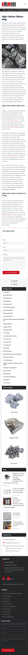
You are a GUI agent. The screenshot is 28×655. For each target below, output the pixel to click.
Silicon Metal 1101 (7, 295)
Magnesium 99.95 (7, 330)
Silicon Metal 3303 (8, 313)
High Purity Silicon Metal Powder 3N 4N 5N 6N (13, 320)
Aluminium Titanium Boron (10, 367)
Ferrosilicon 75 (7, 339)
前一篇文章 (14, 281)
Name (4, 240)
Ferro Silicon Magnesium (9, 376)
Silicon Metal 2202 (8, 310)
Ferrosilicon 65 (7, 345)
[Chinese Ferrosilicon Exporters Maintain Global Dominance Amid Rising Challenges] (7, 501)
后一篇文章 (14, 284)
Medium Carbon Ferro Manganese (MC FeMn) (12, 364)
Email (4, 247)
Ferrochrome (6, 382)
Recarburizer (6, 379)
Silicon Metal (6, 292)
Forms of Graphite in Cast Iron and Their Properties (18, 490)
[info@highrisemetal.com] (11, 543)
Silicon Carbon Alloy (8, 357)
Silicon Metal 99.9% (8, 316)
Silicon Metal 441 (7, 304)
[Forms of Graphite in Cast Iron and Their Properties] (7, 492)
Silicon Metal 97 (7, 301)
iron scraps (10, 77)
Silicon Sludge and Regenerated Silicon (18, 524)
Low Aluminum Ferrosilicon (10, 336)
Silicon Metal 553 (7, 298)
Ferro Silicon (6, 333)
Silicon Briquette (7, 351)
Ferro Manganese (7, 360)
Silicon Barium (7, 373)
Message (5, 254)
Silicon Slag (6, 348)
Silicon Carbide (7, 370)
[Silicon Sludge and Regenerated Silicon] (7, 525)
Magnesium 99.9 (7, 327)
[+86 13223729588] (9, 539)
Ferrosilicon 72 (7, 342)
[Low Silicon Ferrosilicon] (7, 516)
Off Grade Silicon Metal (9, 307)
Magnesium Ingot (7, 324)
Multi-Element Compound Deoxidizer (12, 354)
